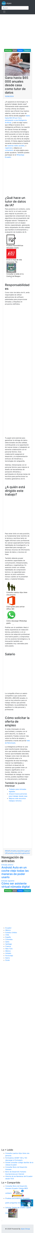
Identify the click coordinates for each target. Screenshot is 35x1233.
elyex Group (25, 1229)
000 (6, 851)
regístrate (8, 148)
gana (27, 851)
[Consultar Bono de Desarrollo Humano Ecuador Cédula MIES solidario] (18, 1193)
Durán (7, 960)
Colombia (8, 939)
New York (9, 949)
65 (9, 851)
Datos (23, 851)
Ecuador (8, 928)
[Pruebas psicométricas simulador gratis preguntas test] (27, 1203)
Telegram (27, 50)
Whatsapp (8, 50)
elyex (8, 3)
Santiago (8, 944)
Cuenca (8, 946)
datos (20, 853)
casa (18, 851)
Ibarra (7, 958)
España (8, 937)
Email (14, 50)
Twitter (20, 50)
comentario (9, 150)
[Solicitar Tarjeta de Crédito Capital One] (13, 1213)
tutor (28, 853)
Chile (7, 935)
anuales (11, 853)
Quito (7, 942)
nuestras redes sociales (15, 146)
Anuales (13, 851)
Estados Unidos (11, 932)
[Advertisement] (17, 31)
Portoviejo (9, 956)
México (8, 930)
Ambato (8, 953)
